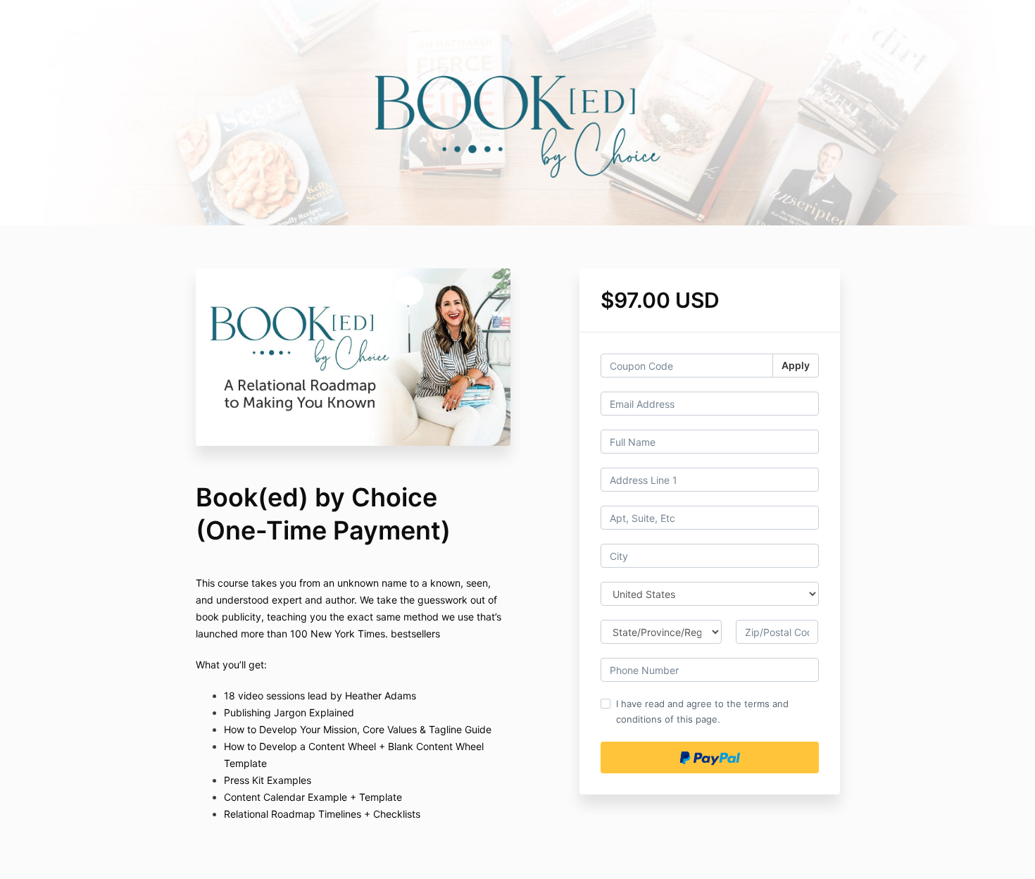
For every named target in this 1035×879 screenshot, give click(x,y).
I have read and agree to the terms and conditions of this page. (702, 711)
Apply (796, 365)
